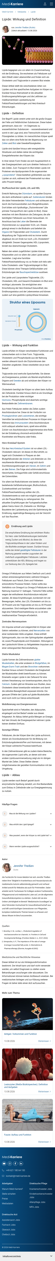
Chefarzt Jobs (8, 1234)
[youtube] (4, 1163)
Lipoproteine (9, 175)
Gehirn (43, 466)
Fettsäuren (30, 200)
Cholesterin (35, 232)
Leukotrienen (28, 416)
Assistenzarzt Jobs (11, 1220)
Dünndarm (27, 193)
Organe (5, 232)
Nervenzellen (40, 630)
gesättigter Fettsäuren (30, 550)
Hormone (6, 400)
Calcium (6, 684)
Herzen (33, 466)
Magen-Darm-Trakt (11, 666)
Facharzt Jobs (8, 1225)
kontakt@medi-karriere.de (17, 1176)
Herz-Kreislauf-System (20, 448)
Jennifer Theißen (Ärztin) (25, 27)
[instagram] (10, 1163)
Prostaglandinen (9, 416)
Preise (5, 1198)
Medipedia (22, 12)
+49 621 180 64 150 (15, 1170)
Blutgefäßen (41, 663)
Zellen (5, 143)
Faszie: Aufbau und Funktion (17, 1135)
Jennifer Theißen (23, 866)
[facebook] (15, 1163)
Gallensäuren (39, 197)
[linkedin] (21, 1163)
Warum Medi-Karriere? (12, 1189)
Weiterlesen (44, 1041)
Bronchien (33, 666)
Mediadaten (7, 1203)
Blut (14, 143)
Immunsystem (21, 423)
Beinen (12, 469)
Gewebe (17, 380)
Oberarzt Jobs (8, 1229)
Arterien (26, 459)
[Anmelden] (45, 4)
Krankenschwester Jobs (41, 1189)
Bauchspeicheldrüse (29, 272)
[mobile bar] (51, 4)
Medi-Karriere (7, 12)
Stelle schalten (9, 1194)
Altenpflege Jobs (37, 1202)
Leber (23, 221)
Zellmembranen (25, 403)
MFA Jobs (34, 1207)
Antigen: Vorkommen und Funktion (20, 1034)
